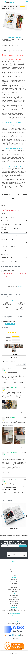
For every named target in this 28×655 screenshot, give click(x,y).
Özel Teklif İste (14, 605)
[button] (23, 382)
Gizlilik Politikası (14, 583)
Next (26, 516)
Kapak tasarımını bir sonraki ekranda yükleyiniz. (21, 304)
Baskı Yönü (3, 217)
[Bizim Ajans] (9, 2)
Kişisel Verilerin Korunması (14, 585)
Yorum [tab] (4, 361)
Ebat (2, 198)
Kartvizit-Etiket (14, 567)
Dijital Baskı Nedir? (14, 603)
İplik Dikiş (3, 239)
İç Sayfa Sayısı (4, 202)
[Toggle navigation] (2, 2)
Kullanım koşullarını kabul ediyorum (10, 321)
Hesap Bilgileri (14, 591)
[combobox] (18, 198)
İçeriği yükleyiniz (4, 277)
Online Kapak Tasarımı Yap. (21, 310)
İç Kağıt (2, 261)
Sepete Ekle (9, 323)
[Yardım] (5, 213)
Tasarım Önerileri (14, 601)
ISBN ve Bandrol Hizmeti (5, 228)
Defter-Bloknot (14, 575)
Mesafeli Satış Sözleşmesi (14, 589)
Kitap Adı (3, 213)
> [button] (18, 495)
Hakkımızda (14, 579)
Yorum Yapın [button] (14, 354)
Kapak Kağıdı (4, 246)
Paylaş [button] (5, 382)
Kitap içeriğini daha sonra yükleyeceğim (11, 271)
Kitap (14, 563)
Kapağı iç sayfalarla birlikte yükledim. (7, 304)
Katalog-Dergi (14, 565)
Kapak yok (7, 309)
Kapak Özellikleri (6, 243)
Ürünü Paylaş (23, 194)
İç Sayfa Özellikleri (6, 257)
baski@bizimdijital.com (15, 613)
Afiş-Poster (14, 573)
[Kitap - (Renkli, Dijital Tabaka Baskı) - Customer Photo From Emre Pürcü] (11, 346)
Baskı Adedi (3, 205)
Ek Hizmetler (5, 221)
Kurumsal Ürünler (14, 569)
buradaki (4, 106)
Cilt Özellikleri (5, 232)
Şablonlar (13, 34)
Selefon (2, 250)
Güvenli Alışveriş (14, 595)
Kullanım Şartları (14, 581)
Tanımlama (5, 34)
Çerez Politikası (14, 587)
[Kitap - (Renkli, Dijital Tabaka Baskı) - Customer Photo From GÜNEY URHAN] (7, 346)
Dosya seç (20, 286)
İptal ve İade (14, 597)
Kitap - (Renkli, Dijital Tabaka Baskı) (9, 379)
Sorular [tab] (11, 361)
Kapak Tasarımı (4, 224)
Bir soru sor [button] (14, 357)
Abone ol (23, 545)
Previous (1, 516)
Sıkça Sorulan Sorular (14, 599)
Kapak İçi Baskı (4, 254)
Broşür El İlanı (14, 571)
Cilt (1, 235)
